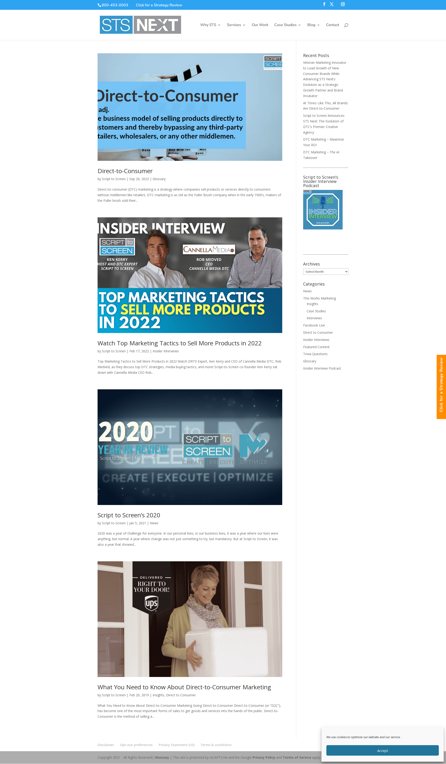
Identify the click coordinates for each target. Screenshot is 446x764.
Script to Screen (114, 179)
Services (234, 25)
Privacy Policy (264, 757)
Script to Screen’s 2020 (129, 515)
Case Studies (285, 25)
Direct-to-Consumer (125, 171)
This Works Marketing (319, 298)
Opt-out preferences (136, 745)
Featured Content (316, 347)
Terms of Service (297, 757)
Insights (158, 695)
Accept (382, 750)
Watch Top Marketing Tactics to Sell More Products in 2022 (180, 343)
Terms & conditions (216, 745)
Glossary (159, 179)
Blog (311, 25)
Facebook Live (314, 325)
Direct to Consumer (181, 695)
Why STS (208, 25)
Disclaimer (106, 745)
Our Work (260, 25)
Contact (332, 25)
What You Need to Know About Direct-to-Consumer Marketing (184, 687)
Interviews (314, 318)
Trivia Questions (315, 354)
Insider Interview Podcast (322, 368)
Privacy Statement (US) (177, 745)
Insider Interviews (166, 351)
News (154, 523)
